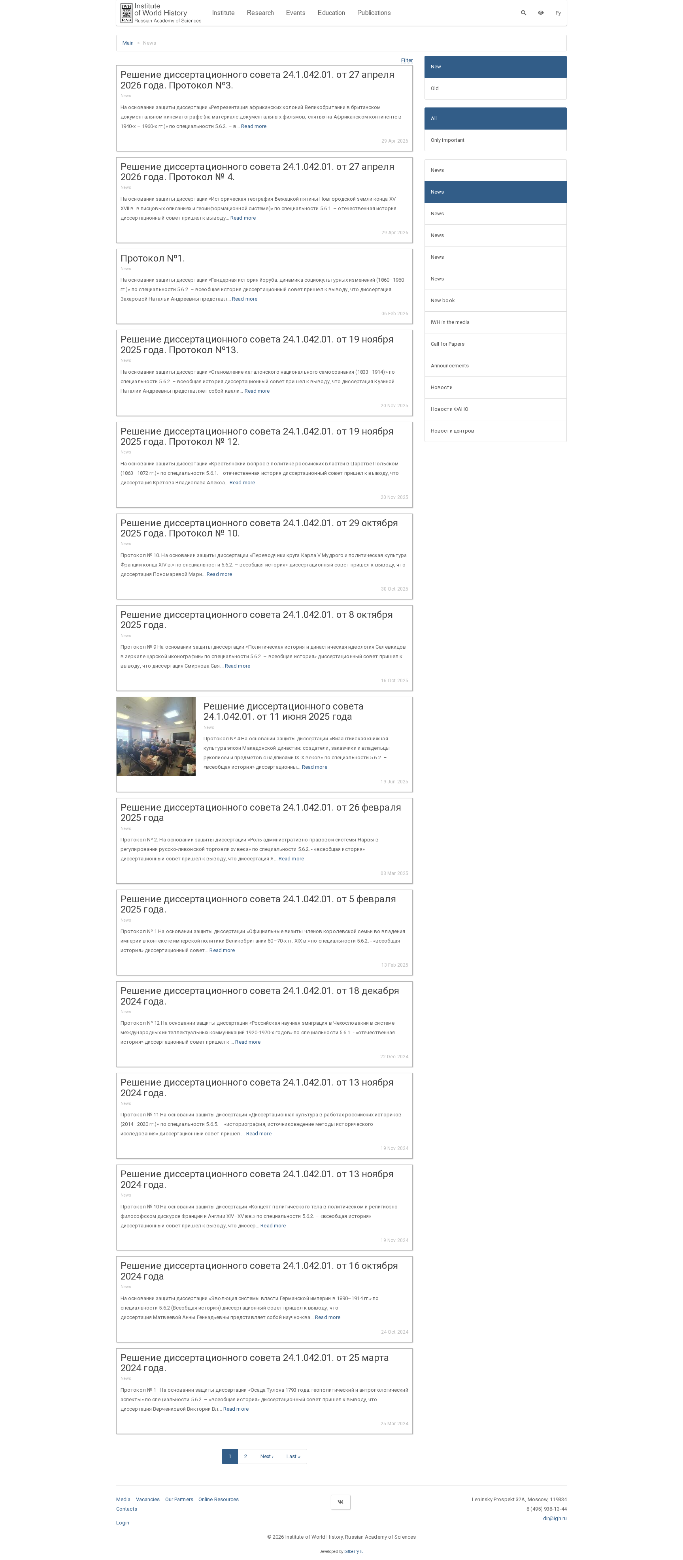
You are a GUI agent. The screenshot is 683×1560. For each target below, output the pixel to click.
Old (435, 88)
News (437, 170)
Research (260, 12)
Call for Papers (448, 344)
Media (123, 1499)
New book (443, 300)
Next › (267, 1456)
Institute (223, 12)
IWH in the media (450, 322)
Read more (253, 126)
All (434, 118)
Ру (558, 13)
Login (123, 1523)
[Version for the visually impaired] (541, 12)
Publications (374, 12)
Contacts (126, 1509)
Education (331, 12)
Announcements (450, 366)
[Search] (523, 12)
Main (128, 43)
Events (296, 12)
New (436, 67)
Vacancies (148, 1499)
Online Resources (218, 1499)
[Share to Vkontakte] (340, 1502)
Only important (447, 140)
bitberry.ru (354, 1551)
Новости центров (453, 431)
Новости (442, 387)
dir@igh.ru (555, 1518)
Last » (293, 1456)
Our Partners (179, 1499)
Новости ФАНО (449, 409)
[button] (407, 60)
